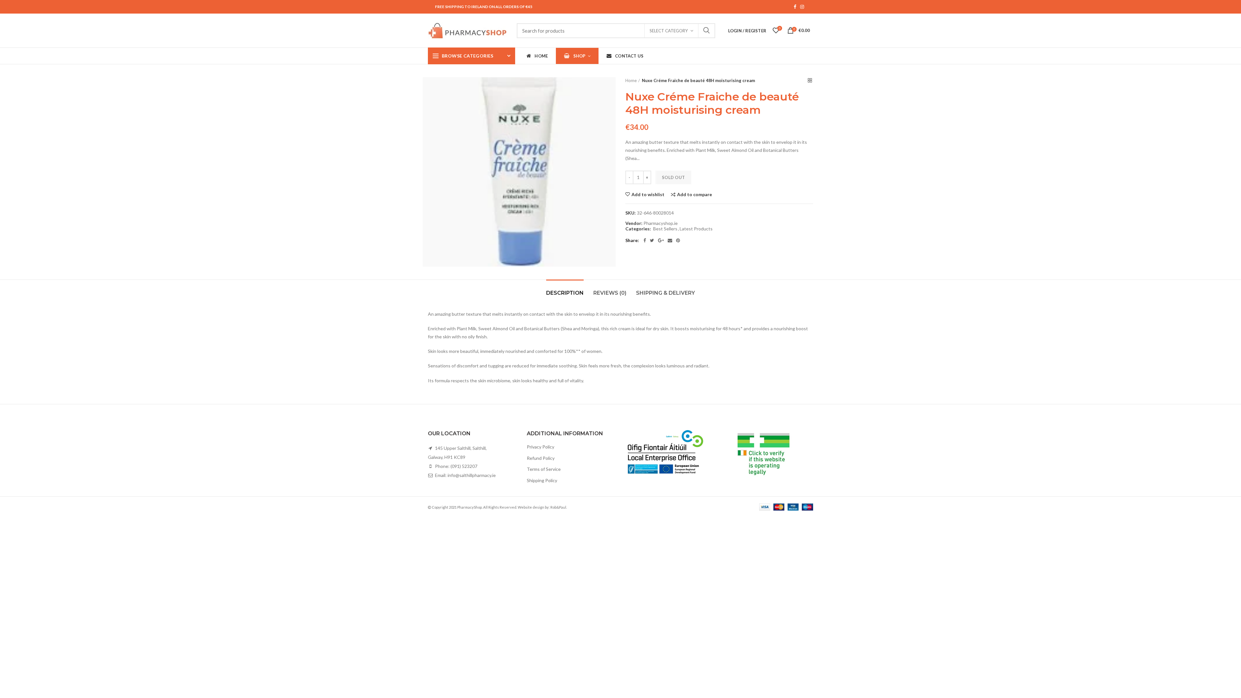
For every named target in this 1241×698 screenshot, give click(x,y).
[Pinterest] (678, 240)
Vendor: (633, 223)
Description (565, 293)
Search (706, 30)
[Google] (661, 240)
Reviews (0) (609, 293)
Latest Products (696, 228)
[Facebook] (645, 240)
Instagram (802, 7)
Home (631, 80)
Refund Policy (541, 458)
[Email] (670, 240)
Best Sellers (665, 228)
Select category (669, 30)
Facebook (795, 7)
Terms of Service (544, 469)
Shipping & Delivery (665, 293)
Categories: (638, 228)
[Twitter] (652, 240)
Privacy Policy (540, 446)
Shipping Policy (542, 480)
